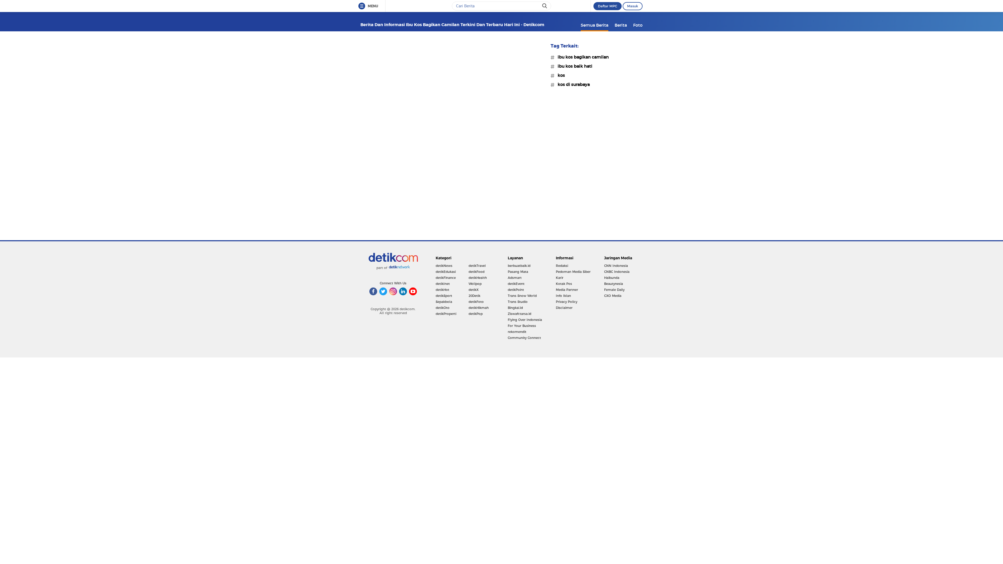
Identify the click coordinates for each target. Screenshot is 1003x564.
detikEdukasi (446, 272)
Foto (638, 25)
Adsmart (515, 278)
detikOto (443, 308)
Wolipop (475, 284)
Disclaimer (564, 308)
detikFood (477, 272)
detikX (474, 290)
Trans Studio (518, 302)
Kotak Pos (564, 284)
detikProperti (446, 314)
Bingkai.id (515, 308)
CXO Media (612, 296)
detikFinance (446, 278)
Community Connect (524, 338)
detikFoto (476, 302)
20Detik (474, 296)
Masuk (632, 6)
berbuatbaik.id (519, 266)
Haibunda (611, 278)
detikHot (442, 290)
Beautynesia (613, 284)
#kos (560, 75)
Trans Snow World (522, 296)
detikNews (444, 266)
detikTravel (477, 266)
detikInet (443, 284)
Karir (559, 278)
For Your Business (522, 326)
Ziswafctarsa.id (519, 314)
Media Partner (567, 290)
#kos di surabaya (572, 84)
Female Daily (614, 290)
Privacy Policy (566, 302)
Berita (621, 25)
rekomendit (517, 332)
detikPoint (516, 290)
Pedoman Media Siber (573, 272)
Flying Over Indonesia (525, 320)
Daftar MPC (607, 6)
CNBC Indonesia (616, 272)
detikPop (476, 314)
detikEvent (516, 284)
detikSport (444, 296)
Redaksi (562, 266)
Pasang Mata (518, 272)
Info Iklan (563, 296)
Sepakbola (444, 302)
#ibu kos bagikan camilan (582, 57)
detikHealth (478, 278)
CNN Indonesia (616, 266)
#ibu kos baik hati (573, 66)
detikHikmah (479, 308)
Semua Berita (594, 25)
